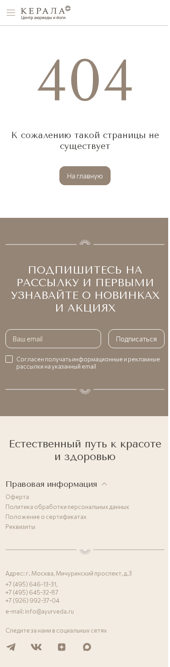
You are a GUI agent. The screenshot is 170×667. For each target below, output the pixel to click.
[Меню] (10, 12)
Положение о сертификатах (46, 516)
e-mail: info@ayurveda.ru (39, 611)
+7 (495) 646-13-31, (31, 584)
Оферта (17, 496)
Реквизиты (20, 526)
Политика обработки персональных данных (67, 506)
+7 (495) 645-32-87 (31, 592)
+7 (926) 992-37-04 (32, 600)
